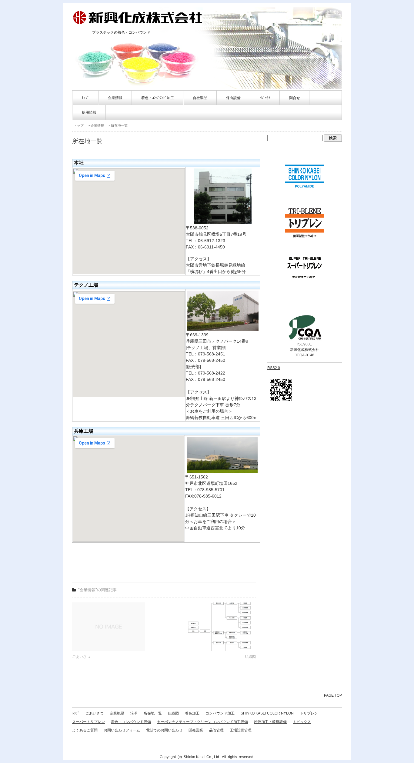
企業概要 (117, 713)
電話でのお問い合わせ (164, 730)
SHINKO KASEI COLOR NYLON (267, 713)
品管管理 (216, 730)
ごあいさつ (94, 713)
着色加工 (192, 713)
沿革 (134, 713)
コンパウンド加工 (220, 713)
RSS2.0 (273, 368)
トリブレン (309, 713)
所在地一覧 (153, 713)
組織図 (173, 713)
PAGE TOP (333, 695)
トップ (79, 125)
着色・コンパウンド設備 (131, 722)
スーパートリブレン (88, 722)
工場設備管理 (241, 730)
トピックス (302, 722)
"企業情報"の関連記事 (97, 590)
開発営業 (196, 730)
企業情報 (97, 125)
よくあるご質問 (85, 730)
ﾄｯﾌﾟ (85, 98)
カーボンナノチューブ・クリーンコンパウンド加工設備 (202, 722)
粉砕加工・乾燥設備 (270, 722)
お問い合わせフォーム (122, 730)
